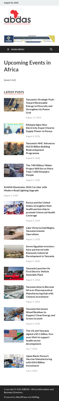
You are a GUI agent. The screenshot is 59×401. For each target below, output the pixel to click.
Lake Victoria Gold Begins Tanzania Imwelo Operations (40, 231)
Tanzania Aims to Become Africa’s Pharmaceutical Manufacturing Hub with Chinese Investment (40, 291)
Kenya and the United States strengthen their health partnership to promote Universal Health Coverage (40, 209)
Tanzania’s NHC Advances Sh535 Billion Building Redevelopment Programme (40, 148)
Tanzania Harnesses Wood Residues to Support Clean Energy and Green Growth (40, 313)
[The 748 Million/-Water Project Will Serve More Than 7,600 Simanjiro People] (14, 165)
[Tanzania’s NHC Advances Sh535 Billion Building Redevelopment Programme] (14, 143)
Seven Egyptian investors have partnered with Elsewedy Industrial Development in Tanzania (40, 251)
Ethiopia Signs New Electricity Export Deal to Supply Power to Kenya (40, 128)
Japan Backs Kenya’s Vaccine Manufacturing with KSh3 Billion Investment (39, 360)
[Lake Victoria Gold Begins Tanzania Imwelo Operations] (14, 228)
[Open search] (51, 49)
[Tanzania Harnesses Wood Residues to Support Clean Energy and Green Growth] (14, 309)
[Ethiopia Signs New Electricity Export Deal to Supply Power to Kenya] (14, 124)
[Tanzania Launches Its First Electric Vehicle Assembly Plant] (14, 268)
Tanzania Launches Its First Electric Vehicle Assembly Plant (38, 271)
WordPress (21, 397)
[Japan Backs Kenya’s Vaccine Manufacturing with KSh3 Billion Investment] (14, 356)
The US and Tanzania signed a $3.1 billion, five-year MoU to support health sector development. (40, 337)
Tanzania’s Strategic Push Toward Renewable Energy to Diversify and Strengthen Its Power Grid (40, 106)
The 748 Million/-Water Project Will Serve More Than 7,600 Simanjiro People (39, 170)
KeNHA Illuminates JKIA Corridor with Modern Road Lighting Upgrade (25, 189)
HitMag (35, 397)
